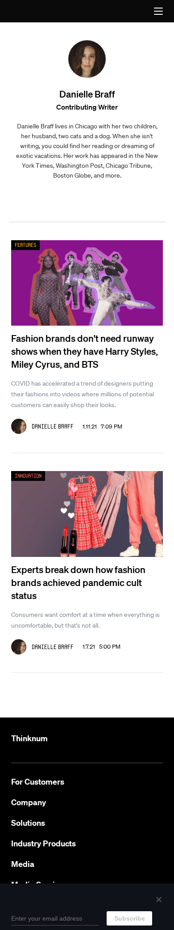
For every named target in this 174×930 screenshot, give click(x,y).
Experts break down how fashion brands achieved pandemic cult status (78, 582)
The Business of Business (30, 11)
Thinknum (29, 738)
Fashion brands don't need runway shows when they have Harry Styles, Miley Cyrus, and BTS (84, 350)
